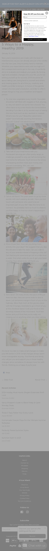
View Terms (31, 36)
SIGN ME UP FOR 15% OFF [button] (35, 39)
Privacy (36, 36)
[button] (46, 13)
